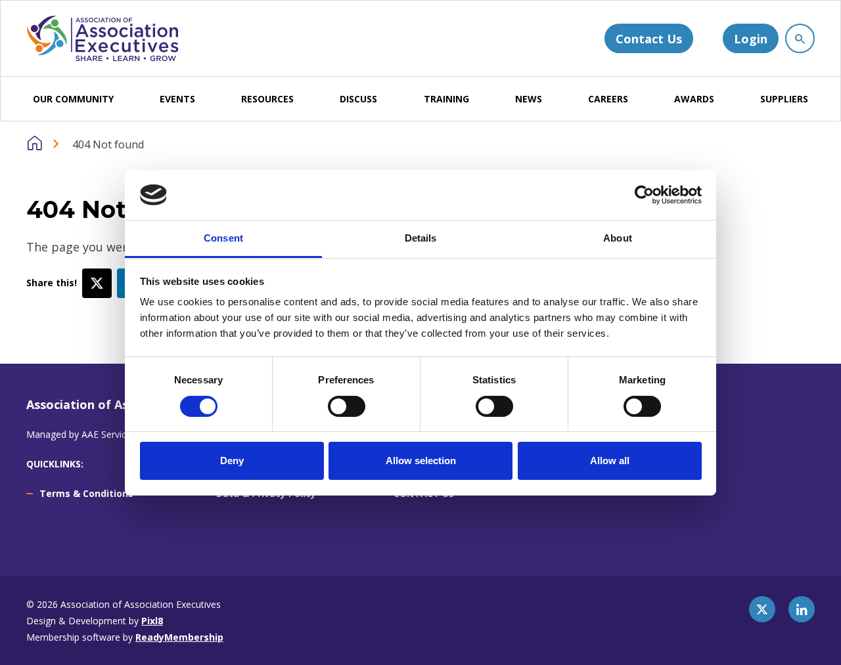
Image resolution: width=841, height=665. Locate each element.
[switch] (346, 406)
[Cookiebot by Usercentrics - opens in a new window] (644, 195)
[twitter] (97, 283)
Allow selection (421, 460)
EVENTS (177, 99)
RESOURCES (267, 99)
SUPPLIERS (784, 99)
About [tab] (617, 238)
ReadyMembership (179, 637)
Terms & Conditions (86, 493)
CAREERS (608, 99)
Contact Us (649, 39)
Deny (232, 460)
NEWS (528, 99)
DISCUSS (358, 99)
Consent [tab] (223, 238)
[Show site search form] (800, 38)
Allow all (609, 460)
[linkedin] (801, 609)
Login (750, 39)
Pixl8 (152, 620)
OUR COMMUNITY (73, 99)
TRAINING (446, 99)
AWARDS (694, 99)
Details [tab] (421, 238)
